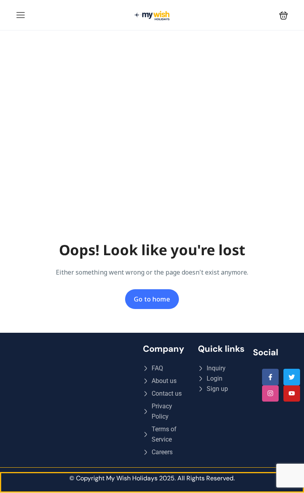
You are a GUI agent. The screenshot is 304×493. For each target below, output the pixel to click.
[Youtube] (291, 393)
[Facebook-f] (270, 377)
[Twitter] (291, 377)
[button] (283, 15)
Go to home (152, 299)
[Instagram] (270, 393)
